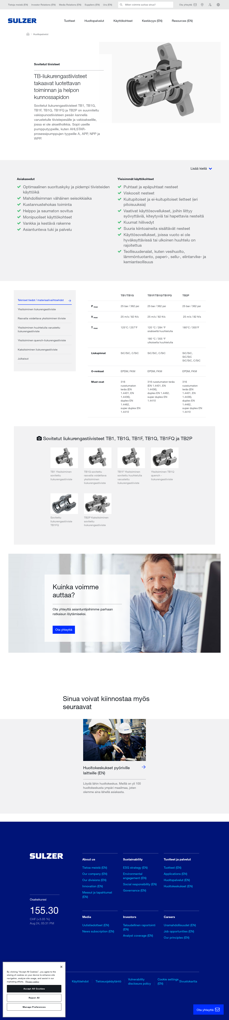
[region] (34, 989)
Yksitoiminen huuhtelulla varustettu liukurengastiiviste (39, 329)
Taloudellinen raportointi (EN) (139, 927)
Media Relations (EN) (70, 4)
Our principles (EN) (176, 937)
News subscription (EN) (98, 931)
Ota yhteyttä (63, 629)
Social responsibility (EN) (140, 884)
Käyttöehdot (80, 981)
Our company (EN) (94, 874)
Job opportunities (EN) (179, 931)
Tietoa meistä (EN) (94, 867)
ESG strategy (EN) (135, 867)
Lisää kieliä (199, 168)
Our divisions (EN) (94, 880)
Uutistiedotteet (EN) (95, 925)
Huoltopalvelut (94, 20)
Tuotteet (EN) (172, 867)
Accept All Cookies (34, 988)
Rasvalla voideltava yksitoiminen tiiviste (42, 318)
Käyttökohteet (123, 20)
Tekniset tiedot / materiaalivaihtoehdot (41, 300)
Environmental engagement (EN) (135, 876)
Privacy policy (32, 981)
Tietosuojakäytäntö (108, 981)
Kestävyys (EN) (152, 20)
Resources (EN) (182, 20)
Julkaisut (23, 358)
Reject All (34, 998)
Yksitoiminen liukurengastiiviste (37, 309)
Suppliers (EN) (92, 4)
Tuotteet (69, 20)
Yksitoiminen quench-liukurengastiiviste (42, 340)
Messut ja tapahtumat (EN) (97, 894)
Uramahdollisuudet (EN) (180, 925)
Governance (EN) (134, 890)
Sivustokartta (188, 981)
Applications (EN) (175, 874)
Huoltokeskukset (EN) (178, 886)
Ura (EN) (107, 4)
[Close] (61, 967)
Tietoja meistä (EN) (18, 4)
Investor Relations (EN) (43, 4)
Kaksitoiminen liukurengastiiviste (38, 349)
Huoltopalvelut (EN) (177, 880)
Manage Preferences (34, 1007)
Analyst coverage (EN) (138, 935)
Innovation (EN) (92, 886)
